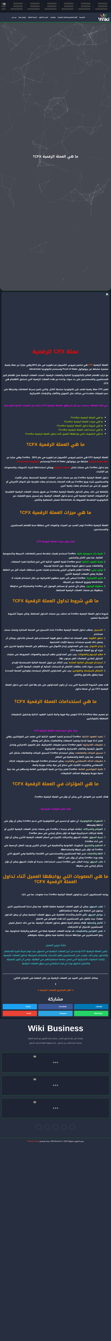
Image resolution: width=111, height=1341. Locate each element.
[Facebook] (72, 1127)
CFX (90, 365)
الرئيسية (82, 17)
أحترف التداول (43, 17)
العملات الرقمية (62, 467)
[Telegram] (55, 1127)
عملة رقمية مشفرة (98, 461)
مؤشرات (53, 17)
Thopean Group (33, 1141)
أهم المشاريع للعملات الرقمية (67, 17)
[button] (91, 1006)
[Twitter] (64, 1127)
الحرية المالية (32, 17)
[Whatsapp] (39, 1127)
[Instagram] (47, 1127)
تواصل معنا (22, 17)
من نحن (14, 17)
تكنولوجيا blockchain (28, 461)
